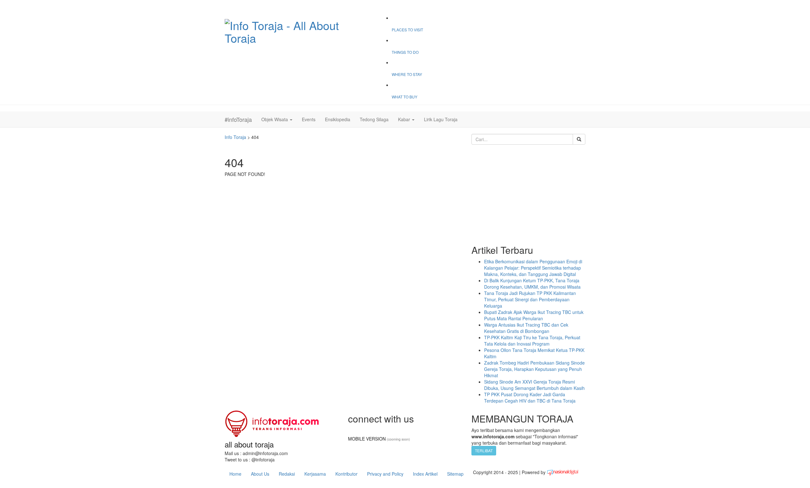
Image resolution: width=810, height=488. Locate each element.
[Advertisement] (528, 194)
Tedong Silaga (374, 119)
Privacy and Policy (385, 474)
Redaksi (287, 474)
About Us (260, 474)
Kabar (404, 119)
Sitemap (455, 474)
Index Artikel (425, 474)
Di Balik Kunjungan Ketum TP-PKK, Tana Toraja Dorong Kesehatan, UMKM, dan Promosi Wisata (532, 283)
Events (308, 119)
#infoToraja (238, 119)
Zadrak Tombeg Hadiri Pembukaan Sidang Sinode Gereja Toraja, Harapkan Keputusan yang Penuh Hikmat (534, 369)
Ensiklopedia (337, 119)
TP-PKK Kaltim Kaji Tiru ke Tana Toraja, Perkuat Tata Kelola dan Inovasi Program (532, 340)
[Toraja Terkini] (272, 421)
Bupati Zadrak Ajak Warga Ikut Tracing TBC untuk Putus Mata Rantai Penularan (533, 315)
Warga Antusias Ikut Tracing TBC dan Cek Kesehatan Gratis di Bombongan (526, 328)
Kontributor (346, 474)
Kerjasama (315, 474)
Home (235, 474)
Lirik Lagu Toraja (441, 119)
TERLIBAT (484, 450)
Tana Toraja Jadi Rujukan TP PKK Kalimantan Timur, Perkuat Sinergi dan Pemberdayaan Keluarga (530, 299)
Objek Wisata (275, 119)
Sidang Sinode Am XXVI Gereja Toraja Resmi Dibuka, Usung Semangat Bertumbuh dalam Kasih (534, 385)
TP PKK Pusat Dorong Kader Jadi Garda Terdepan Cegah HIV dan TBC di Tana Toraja (530, 397)
